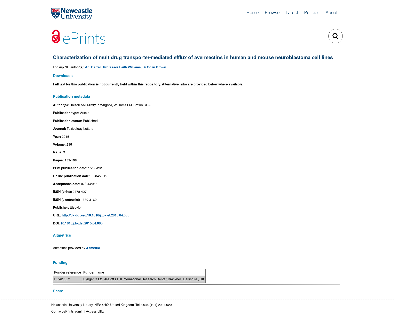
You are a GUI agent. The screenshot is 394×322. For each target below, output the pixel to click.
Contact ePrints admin (67, 311)
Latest (292, 12)
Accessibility (95, 311)
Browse (272, 12)
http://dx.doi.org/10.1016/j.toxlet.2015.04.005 (95, 215)
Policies (312, 12)
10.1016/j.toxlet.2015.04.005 (82, 223)
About (331, 12)
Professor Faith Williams (122, 67)
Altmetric (93, 247)
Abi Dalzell (93, 67)
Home (252, 12)
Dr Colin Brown (154, 67)
